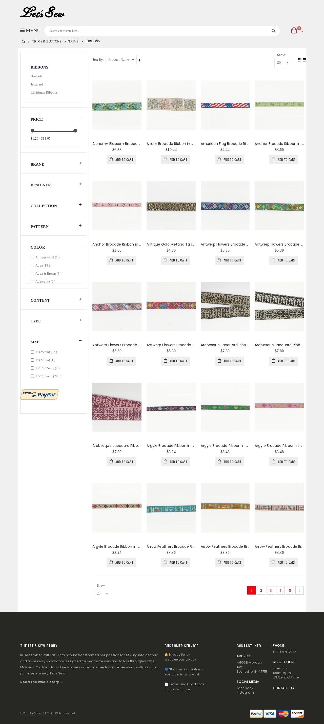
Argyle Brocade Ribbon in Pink (279, 445)
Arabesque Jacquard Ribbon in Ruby (116, 445)
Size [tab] (35, 342)
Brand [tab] (38, 164)
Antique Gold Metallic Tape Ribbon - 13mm (171, 244)
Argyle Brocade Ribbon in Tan (116, 546)
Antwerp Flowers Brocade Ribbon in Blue (225, 244)
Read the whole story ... (41, 681)
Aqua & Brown (49, 273)
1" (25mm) (46, 352)
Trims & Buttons (46, 41)
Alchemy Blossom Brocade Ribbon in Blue (116, 143)
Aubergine (45, 281)
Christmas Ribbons (44, 92)
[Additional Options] (39, 394)
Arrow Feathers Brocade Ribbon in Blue (171, 546)
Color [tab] (38, 247)
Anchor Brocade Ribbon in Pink (116, 244)
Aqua (43, 265)
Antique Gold (48, 257)
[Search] (273, 31)
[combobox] (162, 31)
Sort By (97, 59)
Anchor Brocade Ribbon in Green (279, 143)
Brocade (36, 76)
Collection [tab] (44, 206)
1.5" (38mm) (49, 376)
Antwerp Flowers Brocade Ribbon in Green (279, 244)
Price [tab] (37, 119)
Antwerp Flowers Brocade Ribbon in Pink (116, 345)
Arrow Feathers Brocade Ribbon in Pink (279, 546)
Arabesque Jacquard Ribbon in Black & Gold (225, 345)
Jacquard (37, 84)
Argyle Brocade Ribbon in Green (225, 445)
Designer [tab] (41, 185)
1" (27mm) (45, 360)
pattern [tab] (40, 227)
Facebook (245, 688)
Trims (73, 41)
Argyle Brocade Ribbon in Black (171, 445)
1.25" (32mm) (48, 368)
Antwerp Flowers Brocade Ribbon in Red (171, 345)
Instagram (245, 692)
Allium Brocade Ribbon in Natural (171, 143)
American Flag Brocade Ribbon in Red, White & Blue (225, 143)
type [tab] (36, 321)
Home (23, 41)
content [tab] (40, 300)
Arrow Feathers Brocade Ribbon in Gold (225, 546)
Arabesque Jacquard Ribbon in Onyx (279, 345)
